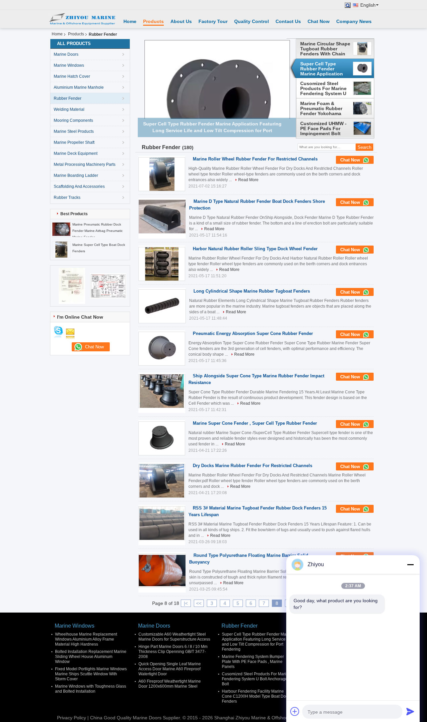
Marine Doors (66, 54)
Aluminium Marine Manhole (79, 87)
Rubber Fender (67, 98)
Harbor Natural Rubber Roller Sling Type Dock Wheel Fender (255, 248)
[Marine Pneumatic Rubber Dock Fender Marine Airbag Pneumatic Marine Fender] (61, 229)
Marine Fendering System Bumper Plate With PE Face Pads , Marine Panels (253, 661)
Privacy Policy (71, 717)
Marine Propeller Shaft (74, 142)
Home (129, 21)
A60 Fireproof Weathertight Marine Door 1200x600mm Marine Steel (169, 684)
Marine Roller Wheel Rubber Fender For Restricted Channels (255, 158)
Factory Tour (213, 21)
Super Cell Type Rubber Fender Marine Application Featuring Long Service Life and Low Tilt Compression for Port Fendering (324, 68)
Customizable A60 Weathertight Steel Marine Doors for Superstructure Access (174, 637)
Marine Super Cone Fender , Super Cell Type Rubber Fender (255, 423)
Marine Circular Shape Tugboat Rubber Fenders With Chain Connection (325, 48)
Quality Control (251, 21)
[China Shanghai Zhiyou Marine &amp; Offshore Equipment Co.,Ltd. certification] (72, 285)
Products (153, 21)
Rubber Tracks (67, 197)
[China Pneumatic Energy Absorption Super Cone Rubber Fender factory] (161, 349)
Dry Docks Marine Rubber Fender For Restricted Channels (252, 465)
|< (186, 603)
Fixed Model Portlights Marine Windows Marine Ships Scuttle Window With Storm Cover (91, 674)
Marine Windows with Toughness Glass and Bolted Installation (90, 689)
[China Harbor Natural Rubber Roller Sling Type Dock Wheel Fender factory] (161, 264)
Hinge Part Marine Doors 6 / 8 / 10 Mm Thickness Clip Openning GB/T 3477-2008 (172, 651)
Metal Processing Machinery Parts (84, 164)
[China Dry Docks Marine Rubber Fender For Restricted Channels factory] (161, 481)
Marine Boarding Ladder (76, 175)
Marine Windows (69, 65)
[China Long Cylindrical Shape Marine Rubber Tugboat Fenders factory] (162, 306)
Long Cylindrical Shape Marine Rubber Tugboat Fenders (251, 291)
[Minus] (410, 565)
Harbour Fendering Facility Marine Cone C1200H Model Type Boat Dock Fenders (256, 696)
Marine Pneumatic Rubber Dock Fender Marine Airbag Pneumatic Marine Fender (97, 231)
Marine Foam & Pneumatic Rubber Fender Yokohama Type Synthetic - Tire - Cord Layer (325, 108)
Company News (354, 21)
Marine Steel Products (74, 131)
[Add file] (295, 711)
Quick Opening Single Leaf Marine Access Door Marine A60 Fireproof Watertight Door (169, 669)
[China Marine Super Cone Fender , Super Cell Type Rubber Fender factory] (161, 438)
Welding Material (69, 109)
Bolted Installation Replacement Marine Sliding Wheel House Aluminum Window (90, 656)
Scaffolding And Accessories (79, 186)
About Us (181, 21)
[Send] (410, 711)
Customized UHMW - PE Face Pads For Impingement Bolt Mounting (323, 128)
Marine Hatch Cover (72, 76)
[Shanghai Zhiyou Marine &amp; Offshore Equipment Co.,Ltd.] (82, 19)
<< (198, 603)
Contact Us (288, 21)
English (368, 5)
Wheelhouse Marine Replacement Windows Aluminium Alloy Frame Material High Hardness (86, 639)
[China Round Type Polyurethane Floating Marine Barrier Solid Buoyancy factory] (162, 571)
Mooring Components (73, 120)
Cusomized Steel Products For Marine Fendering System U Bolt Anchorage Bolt (323, 88)
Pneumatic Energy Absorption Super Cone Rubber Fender (253, 333)
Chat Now (319, 21)
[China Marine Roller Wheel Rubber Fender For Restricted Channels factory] (161, 174)
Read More (248, 179)
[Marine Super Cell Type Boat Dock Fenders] (61, 249)
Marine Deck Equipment (75, 153)
